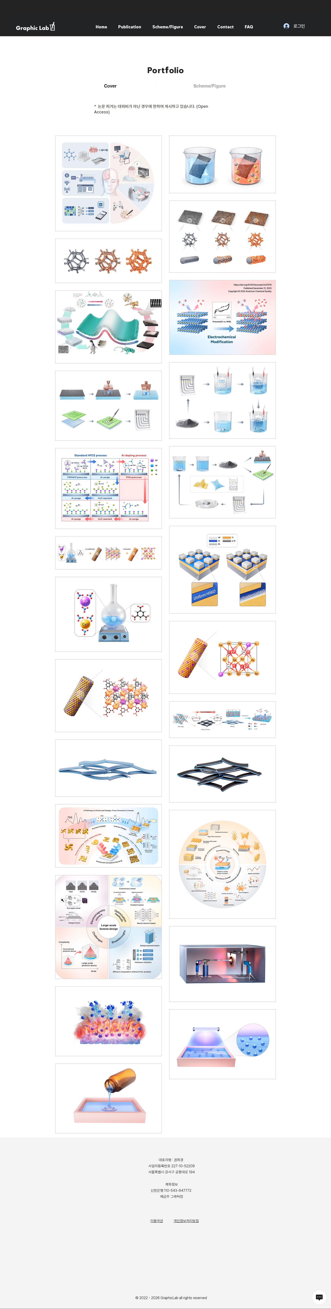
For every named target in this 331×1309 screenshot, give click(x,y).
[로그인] (281, 26)
